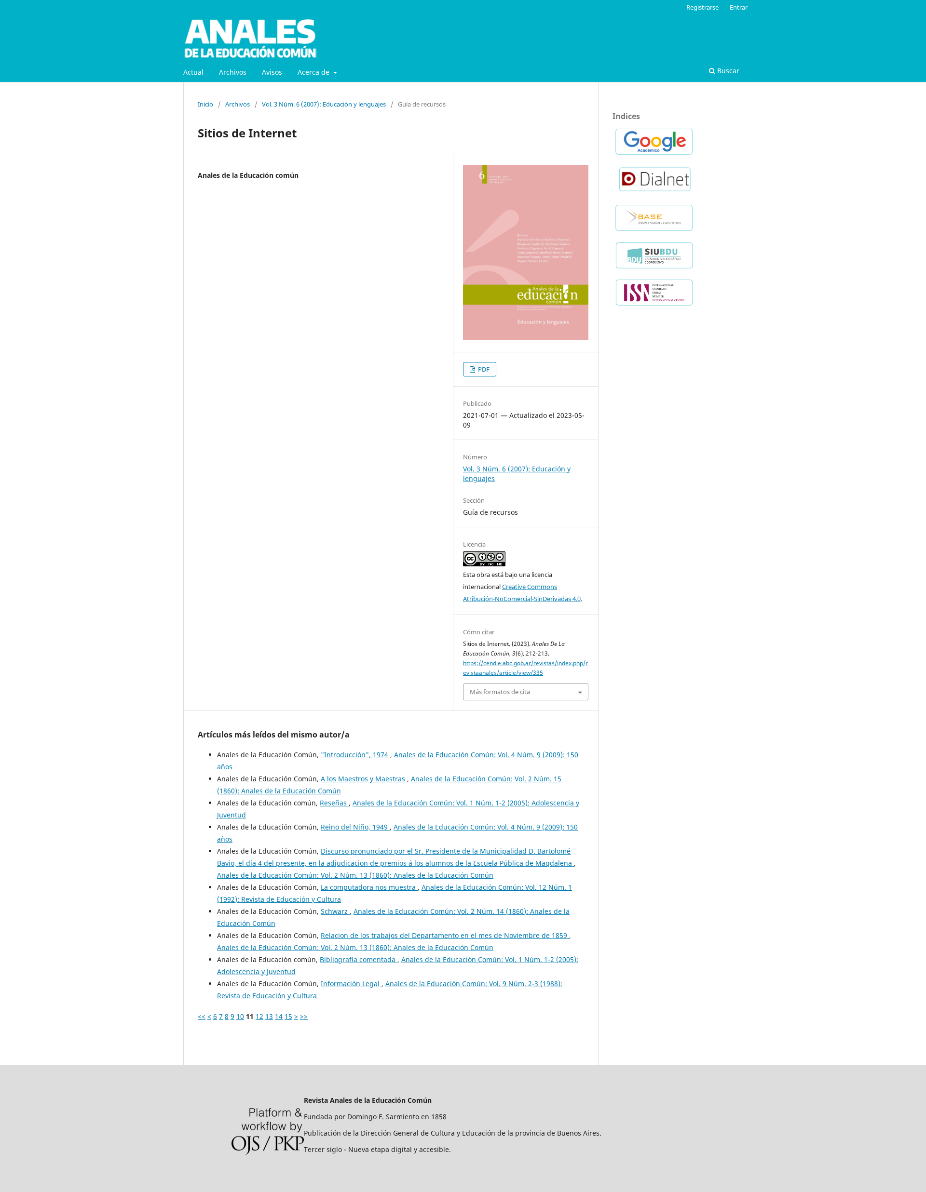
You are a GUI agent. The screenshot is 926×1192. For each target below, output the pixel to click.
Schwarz (335, 911)
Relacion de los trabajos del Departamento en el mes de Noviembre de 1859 (445, 935)
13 (269, 1016)
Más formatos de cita (500, 691)
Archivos (232, 72)
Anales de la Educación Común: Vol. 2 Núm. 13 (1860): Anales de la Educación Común (355, 875)
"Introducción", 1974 (355, 754)
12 (259, 1016)
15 (288, 1016)
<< (201, 1016)
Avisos (272, 72)
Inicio (205, 104)
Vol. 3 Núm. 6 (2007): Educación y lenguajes (324, 104)
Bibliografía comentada (358, 959)
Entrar (739, 7)
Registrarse (702, 7)
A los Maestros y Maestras (364, 778)
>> (304, 1016)
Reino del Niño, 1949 (355, 826)
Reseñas (334, 802)
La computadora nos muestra (369, 887)
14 (279, 1016)
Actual (193, 72)
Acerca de (314, 72)
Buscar (727, 70)
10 (240, 1016)
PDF (483, 369)
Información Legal (351, 983)
